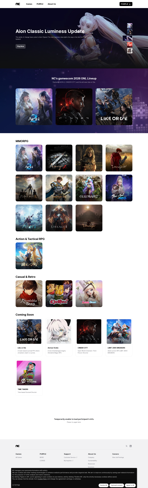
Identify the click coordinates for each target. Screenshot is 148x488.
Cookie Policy (42, 479)
